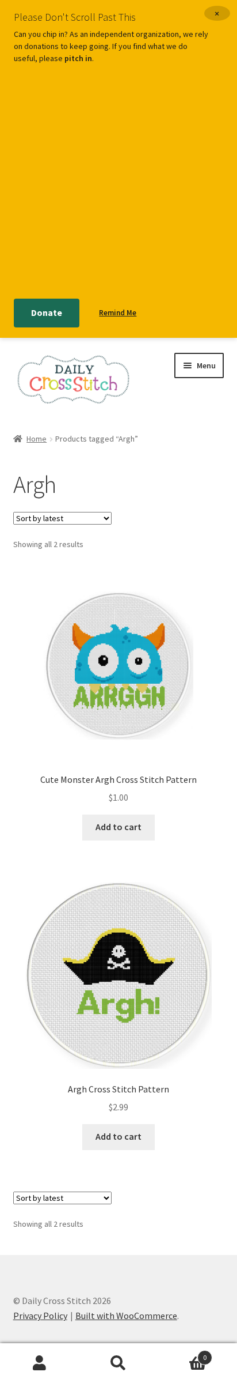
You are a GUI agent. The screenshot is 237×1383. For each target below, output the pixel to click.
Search (118, 1363)
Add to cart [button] (118, 826)
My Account (39, 1363)
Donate (46, 312)
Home (36, 439)
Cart (182, 1353)
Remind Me (117, 313)
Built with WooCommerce (126, 1315)
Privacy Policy (40, 1315)
